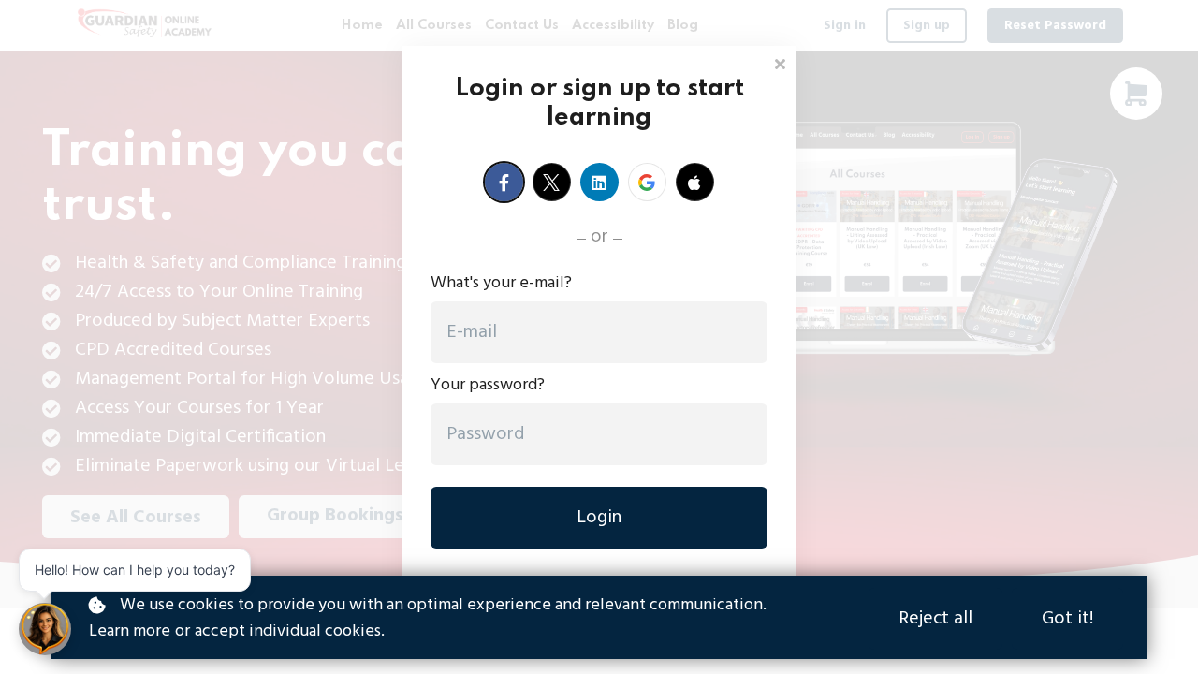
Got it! (1067, 619)
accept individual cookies (288, 632)
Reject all (935, 619)
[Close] (779, 62)
